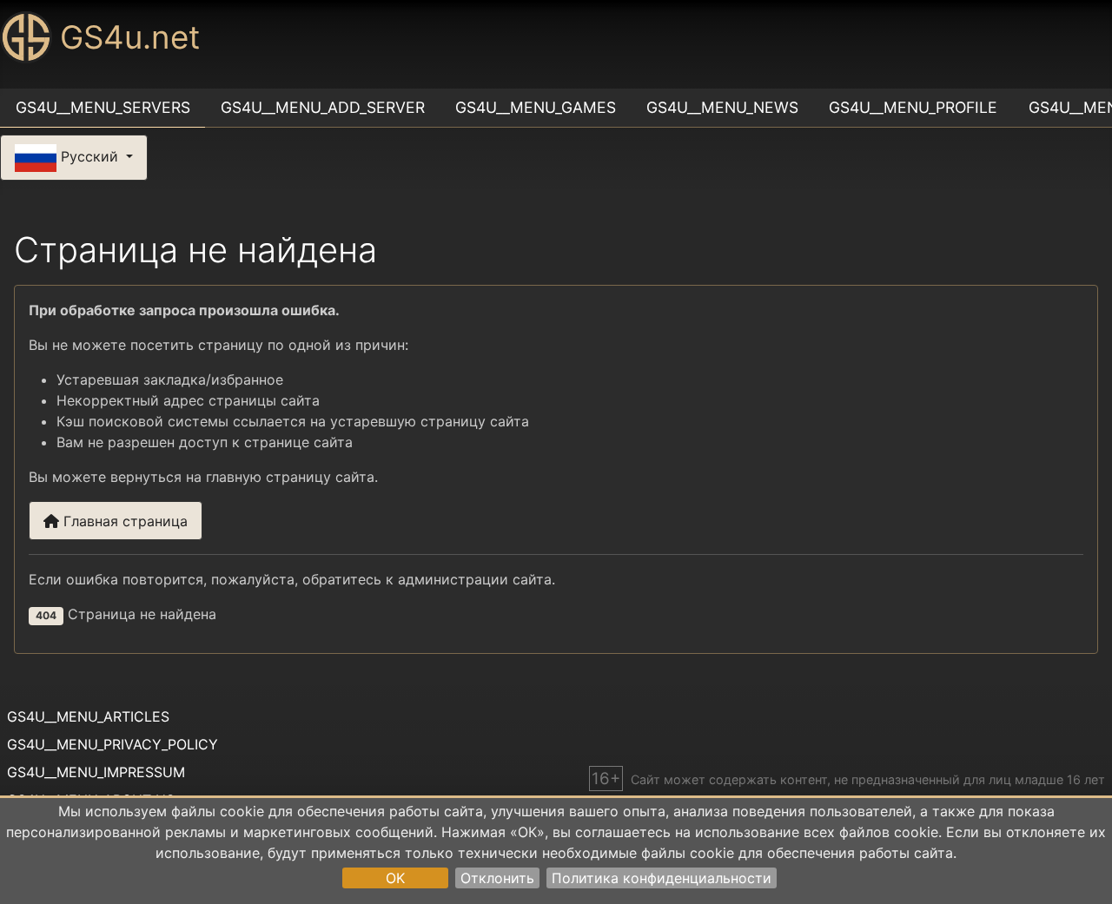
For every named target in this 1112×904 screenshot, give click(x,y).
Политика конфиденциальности (661, 878)
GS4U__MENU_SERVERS (103, 107)
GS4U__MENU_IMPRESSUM (96, 772)
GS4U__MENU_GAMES (535, 107)
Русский (89, 156)
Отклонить (497, 878)
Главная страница (123, 521)
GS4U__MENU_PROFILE (913, 107)
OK (395, 878)
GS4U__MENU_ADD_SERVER (323, 107)
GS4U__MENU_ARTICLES (88, 716)
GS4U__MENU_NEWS (722, 107)
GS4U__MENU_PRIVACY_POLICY (112, 744)
